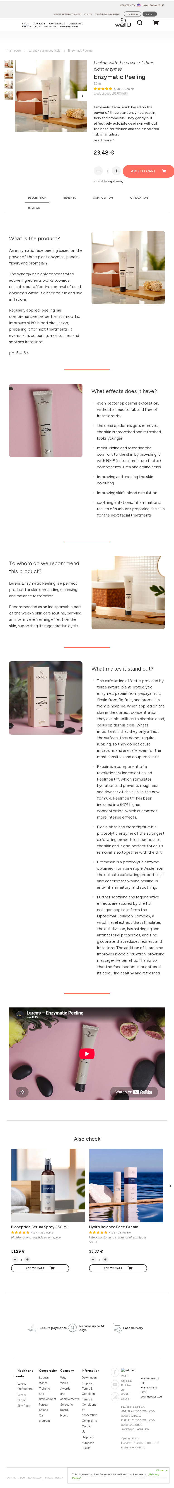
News (64, 1415)
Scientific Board (66, 1407)
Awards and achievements (67, 1394)
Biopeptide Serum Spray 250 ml (39, 1227)
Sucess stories (43, 1380)
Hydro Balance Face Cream (113, 1227)
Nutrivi (21, 1400)
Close (161, 1470)
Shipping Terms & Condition (88, 1388)
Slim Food (23, 1405)
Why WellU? (64, 1380)
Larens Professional (24, 1386)
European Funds (88, 1445)
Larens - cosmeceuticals (44, 50)
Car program (44, 1418)
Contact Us (87, 1429)
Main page (14, 50)
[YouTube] (115, 1384)
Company (67, 1370)
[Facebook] (115, 1372)
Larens (21, 1394)
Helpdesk (88, 1437)
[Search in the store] (140, 22)
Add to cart (35, 1268)
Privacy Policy (54, 1477)
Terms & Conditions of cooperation (89, 1407)
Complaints (89, 1420)
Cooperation (48, 1370)
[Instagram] (115, 1396)
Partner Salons (43, 1407)
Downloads (89, 1377)
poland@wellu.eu (151, 1396)
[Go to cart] (157, 22)
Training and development (46, 1394)
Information (90, 1370)
